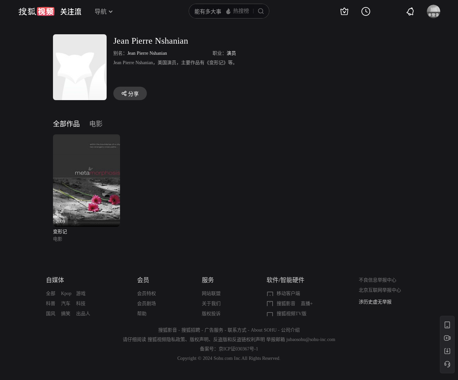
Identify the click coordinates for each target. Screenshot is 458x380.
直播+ (307, 303)
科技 (80, 303)
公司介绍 (290, 330)
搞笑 (65, 313)
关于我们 (211, 303)
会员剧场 (146, 303)
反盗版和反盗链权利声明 (239, 339)
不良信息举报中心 (377, 280)
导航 (101, 12)
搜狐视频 (36, 11)
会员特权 (146, 293)
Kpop (66, 293)
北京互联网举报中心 (380, 290)
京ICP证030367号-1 (238, 348)
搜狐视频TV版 (291, 313)
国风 (50, 313)
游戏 (80, 293)
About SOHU (264, 330)
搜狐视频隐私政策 (166, 339)
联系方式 (237, 330)
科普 (50, 303)
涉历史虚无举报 (375, 301)
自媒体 (55, 280)
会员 (143, 280)
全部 (50, 293)
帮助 (142, 313)
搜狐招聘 (190, 330)
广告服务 (214, 330)
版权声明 (199, 339)
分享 (133, 94)
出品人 (83, 313)
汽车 (65, 303)
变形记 (60, 231)
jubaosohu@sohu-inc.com (310, 339)
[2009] (86, 138)
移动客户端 (288, 293)
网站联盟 (211, 293)
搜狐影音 (286, 303)
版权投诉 (211, 313)
